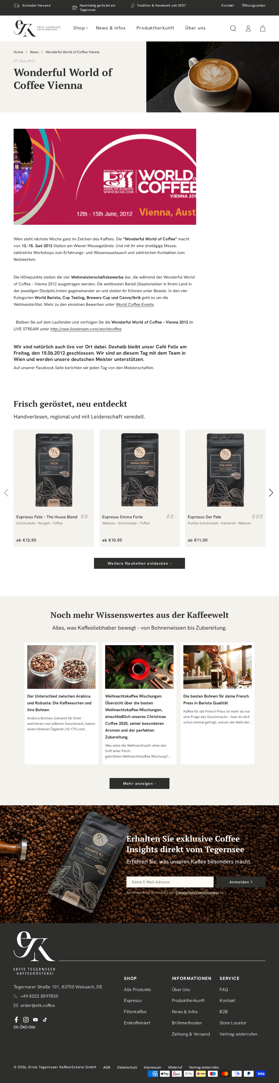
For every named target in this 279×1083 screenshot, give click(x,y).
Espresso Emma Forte (122, 517)
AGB (106, 1067)
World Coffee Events (135, 304)
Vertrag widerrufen (238, 1034)
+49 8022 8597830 (39, 996)
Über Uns (181, 989)
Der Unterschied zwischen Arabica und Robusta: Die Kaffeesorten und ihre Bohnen (59, 703)
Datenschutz (127, 1067)
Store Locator (233, 1023)
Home (18, 52)
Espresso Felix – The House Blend (46, 517)
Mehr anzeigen (138, 783)
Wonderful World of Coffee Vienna (72, 52)
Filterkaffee (135, 1012)
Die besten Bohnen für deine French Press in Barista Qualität (216, 699)
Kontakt (228, 5)
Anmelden (239, 881)
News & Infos (185, 1012)
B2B (224, 1012)
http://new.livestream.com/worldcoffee (86, 329)
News (34, 52)
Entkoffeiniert (137, 1023)
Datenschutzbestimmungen (197, 892)
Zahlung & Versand (191, 1034)
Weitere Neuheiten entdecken (138, 563)
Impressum (152, 1067)
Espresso (133, 1000)
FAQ (224, 989)
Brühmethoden (187, 1023)
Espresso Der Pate (204, 517)
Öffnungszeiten (253, 5)
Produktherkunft (188, 1000)
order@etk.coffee (37, 1005)
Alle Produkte (137, 989)
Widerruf (175, 1067)
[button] (79, 28)
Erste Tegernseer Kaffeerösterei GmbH (62, 1067)
